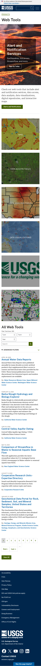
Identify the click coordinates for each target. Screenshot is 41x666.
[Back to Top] (34, 659)
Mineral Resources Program (11, 525)
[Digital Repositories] (20, 271)
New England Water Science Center (17, 466)
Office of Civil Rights (9, 622)
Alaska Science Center (30, 525)
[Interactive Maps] (20, 305)
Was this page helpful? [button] (24, 664)
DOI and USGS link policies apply (13, 593)
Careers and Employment (11, 609)
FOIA (3, 577)
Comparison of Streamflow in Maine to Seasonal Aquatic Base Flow (19, 450)
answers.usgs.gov (8, 659)
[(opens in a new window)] (4, 651)
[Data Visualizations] (20, 237)
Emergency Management (10, 618)
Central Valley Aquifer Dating (17, 428)
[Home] (7, 10)
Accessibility (6, 573)
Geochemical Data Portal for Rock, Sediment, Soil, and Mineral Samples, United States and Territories (20, 502)
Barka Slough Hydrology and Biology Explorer (17, 395)
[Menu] (37, 8)
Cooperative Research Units (14, 490)
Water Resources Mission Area (15, 380)
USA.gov (5, 601)
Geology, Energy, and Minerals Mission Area (19, 523)
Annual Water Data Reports (16, 359)
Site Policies (6, 581)
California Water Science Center (15, 420)
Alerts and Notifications (12, 107)
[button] (20, 350)
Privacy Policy (7, 585)
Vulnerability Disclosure (10, 605)
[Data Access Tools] (20, 168)
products (6, 14)
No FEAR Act (6, 597)
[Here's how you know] (20, 2)
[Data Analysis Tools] (20, 202)
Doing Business (7, 614)
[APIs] (20, 134)
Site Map (5, 589)
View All (6, 557)
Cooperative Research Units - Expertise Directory (17, 476)
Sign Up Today (14, 66)
